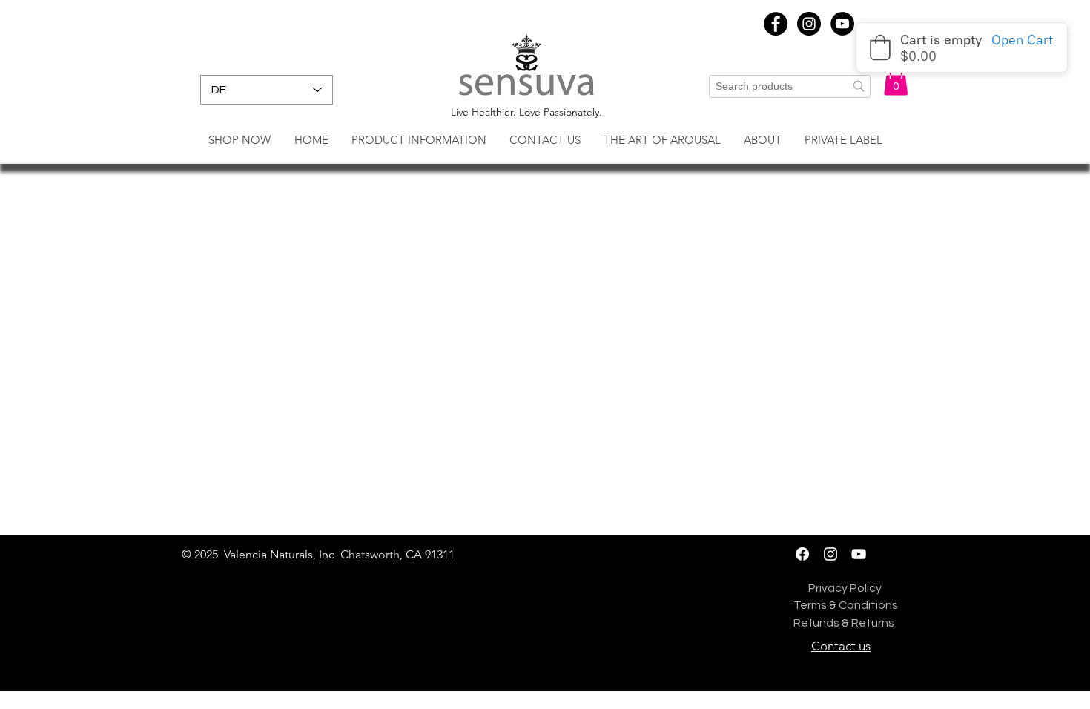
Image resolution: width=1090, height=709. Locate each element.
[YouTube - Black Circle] (842, 24)
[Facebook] (802, 554)
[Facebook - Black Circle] (775, 24)
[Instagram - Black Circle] (809, 24)
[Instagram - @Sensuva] (830, 554)
